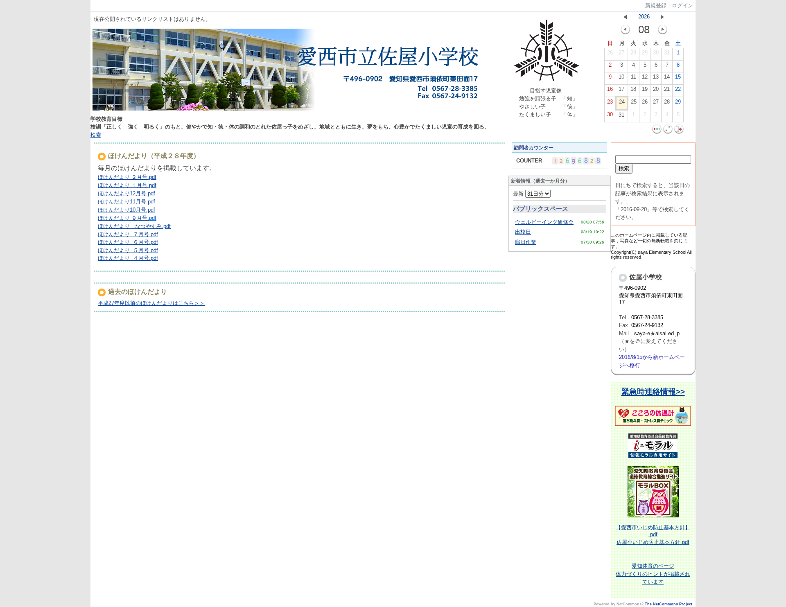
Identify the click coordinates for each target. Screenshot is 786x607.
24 (622, 102)
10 (621, 77)
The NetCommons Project (668, 604)
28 (633, 53)
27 (621, 53)
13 (656, 77)
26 (610, 53)
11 (633, 77)
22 (678, 89)
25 (634, 102)
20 (656, 89)
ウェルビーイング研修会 (544, 222)
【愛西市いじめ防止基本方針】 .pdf (653, 530)
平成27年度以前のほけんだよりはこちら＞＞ (151, 303)
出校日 (523, 232)
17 (621, 89)
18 (633, 89)
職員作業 (525, 242)
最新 (519, 194)
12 (645, 77)
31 (667, 53)
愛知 (637, 566)
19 (645, 89)
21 (667, 89)
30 (656, 53)
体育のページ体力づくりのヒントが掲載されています (653, 574)
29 (645, 53)
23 (610, 102)
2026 (644, 17)
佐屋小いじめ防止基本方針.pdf (653, 542)
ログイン (682, 5)
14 (667, 77)
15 (678, 77)
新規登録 (655, 5)
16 (610, 89)
